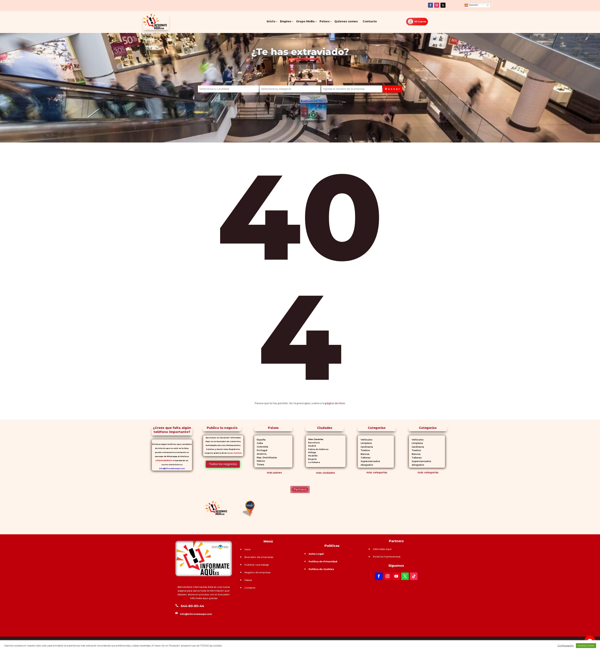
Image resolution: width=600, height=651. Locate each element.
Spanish (473, 5)
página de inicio (335, 403)
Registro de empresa (257, 572)
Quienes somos (346, 21)
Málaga (311, 452)
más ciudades (325, 472)
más (369, 472)
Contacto (370, 21)
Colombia (261, 446)
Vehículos (365, 439)
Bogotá (311, 459)
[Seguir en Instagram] (436, 5)
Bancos (363, 454)
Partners (300, 489)
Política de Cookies (321, 569)
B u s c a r (392, 88)
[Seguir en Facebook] (430, 5)
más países (274, 472)
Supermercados (369, 461)
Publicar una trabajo (256, 564)
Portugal (260, 450)
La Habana (313, 462)
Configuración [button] (566, 645)
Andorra (260, 454)
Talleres (364, 457)
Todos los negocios (223, 464)
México (259, 461)
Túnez (259, 464)
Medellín (312, 455)
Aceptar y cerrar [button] (586, 645)
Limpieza (365, 443)
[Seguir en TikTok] (414, 576)
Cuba (258, 443)
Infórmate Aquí (382, 549)
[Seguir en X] (442, 5)
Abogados (365, 465)
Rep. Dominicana (265, 457)
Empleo (285, 21)
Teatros (364, 450)
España (259, 439)
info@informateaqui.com (172, 469)
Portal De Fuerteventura (386, 556)
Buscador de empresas (258, 557)
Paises (325, 21)
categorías (379, 472)
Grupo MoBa (305, 21)
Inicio (271, 21)
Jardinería (365, 447)
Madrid (311, 446)
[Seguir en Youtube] (396, 576)
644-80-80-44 (192, 606)
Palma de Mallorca (317, 449)
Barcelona (313, 442)
